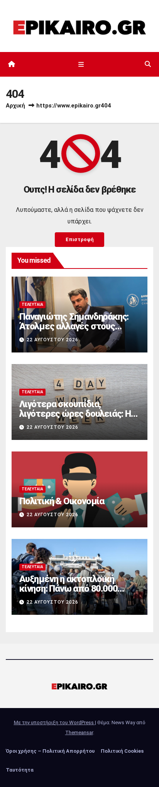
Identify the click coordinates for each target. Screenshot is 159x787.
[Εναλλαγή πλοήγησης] (81, 64)
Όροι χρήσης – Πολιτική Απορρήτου (50, 751)
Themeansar (79, 732)
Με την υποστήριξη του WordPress (54, 722)
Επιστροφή (79, 239)
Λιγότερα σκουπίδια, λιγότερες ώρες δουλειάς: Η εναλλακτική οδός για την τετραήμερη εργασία (75, 418)
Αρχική (15, 105)
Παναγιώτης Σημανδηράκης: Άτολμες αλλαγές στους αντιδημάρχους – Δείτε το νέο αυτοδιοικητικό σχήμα (74, 331)
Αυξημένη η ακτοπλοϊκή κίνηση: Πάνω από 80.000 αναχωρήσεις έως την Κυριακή (68, 593)
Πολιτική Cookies (122, 751)
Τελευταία (32, 304)
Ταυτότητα (20, 770)
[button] (148, 64)
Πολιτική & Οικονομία (61, 501)
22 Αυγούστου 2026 (52, 339)
